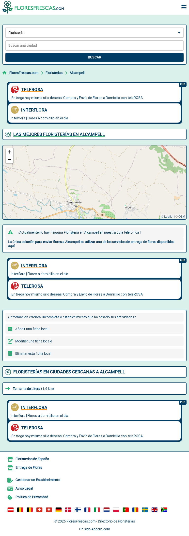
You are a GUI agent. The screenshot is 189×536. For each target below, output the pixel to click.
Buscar (94, 57)
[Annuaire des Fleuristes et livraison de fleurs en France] (87, 509)
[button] (9, 152)
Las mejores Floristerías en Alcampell (59, 134)
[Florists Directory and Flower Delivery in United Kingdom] (154, 509)
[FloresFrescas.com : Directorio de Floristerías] (33, 7)
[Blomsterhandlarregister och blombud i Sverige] (145, 509)
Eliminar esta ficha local (33, 353)
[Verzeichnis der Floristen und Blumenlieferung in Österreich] (10, 509)
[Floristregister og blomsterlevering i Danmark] (68, 509)
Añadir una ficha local (31, 329)
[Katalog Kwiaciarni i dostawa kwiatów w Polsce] (116, 509)
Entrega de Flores (29, 467)
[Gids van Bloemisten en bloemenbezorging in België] (30, 509)
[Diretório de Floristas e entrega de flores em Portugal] (126, 509)
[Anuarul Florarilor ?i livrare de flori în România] (135, 509)
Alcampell (77, 73)
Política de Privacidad (32, 497)
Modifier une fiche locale (33, 341)
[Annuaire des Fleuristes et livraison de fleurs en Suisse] (49, 509)
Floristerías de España (32, 459)
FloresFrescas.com (23, 73)
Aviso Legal (24, 488)
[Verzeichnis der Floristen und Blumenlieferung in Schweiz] (39, 509)
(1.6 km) (33, 389)
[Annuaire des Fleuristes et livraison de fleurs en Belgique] (20, 509)
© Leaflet (167, 216)
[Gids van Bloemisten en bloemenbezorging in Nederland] (106, 509)
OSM (181, 216)
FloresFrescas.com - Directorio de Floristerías (100, 521)
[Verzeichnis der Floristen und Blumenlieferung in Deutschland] (58, 509)
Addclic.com (100, 529)
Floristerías (54, 73)
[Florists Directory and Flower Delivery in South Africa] (164, 509)
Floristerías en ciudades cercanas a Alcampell (69, 371)
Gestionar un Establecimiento (38, 480)
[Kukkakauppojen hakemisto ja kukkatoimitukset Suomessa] (78, 509)
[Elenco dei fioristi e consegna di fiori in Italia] (97, 509)
